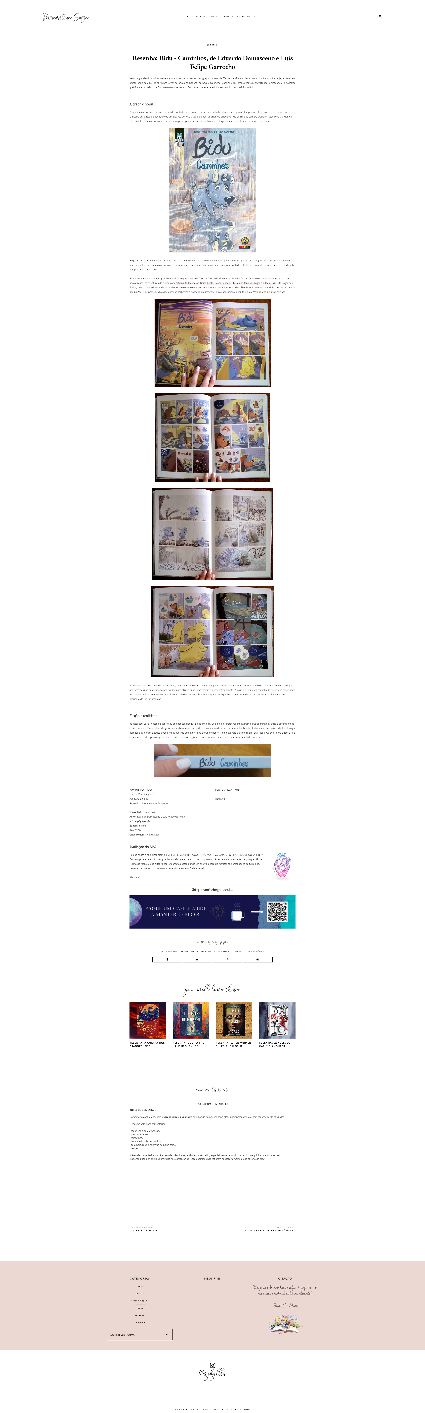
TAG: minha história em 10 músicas (268, 1230)
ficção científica (140, 1300)
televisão (140, 1322)
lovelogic (242, 1409)
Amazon (154, 834)
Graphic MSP (187, 951)
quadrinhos (225, 951)
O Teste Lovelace (144, 1230)
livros (140, 1307)
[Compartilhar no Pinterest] (228, 959)
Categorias (244, 16)
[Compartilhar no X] (197, 959)
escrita (140, 1293)
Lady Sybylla (220, 942)
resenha (238, 951)
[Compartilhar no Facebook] (167, 959)
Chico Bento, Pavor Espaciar (215, 283)
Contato (215, 16)
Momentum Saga (186, 1409)
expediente (194, 16)
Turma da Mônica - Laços (246, 283)
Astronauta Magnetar (187, 283)
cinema (140, 1286)
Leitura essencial (206, 951)
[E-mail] (258, 959)
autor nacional (170, 951)
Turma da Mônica (254, 951)
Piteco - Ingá (269, 283)
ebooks (229, 16)
